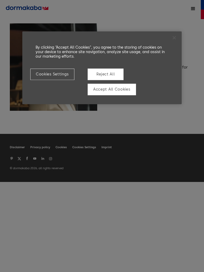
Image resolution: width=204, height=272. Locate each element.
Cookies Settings (52, 74)
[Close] (174, 38)
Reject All (105, 74)
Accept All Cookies (111, 89)
